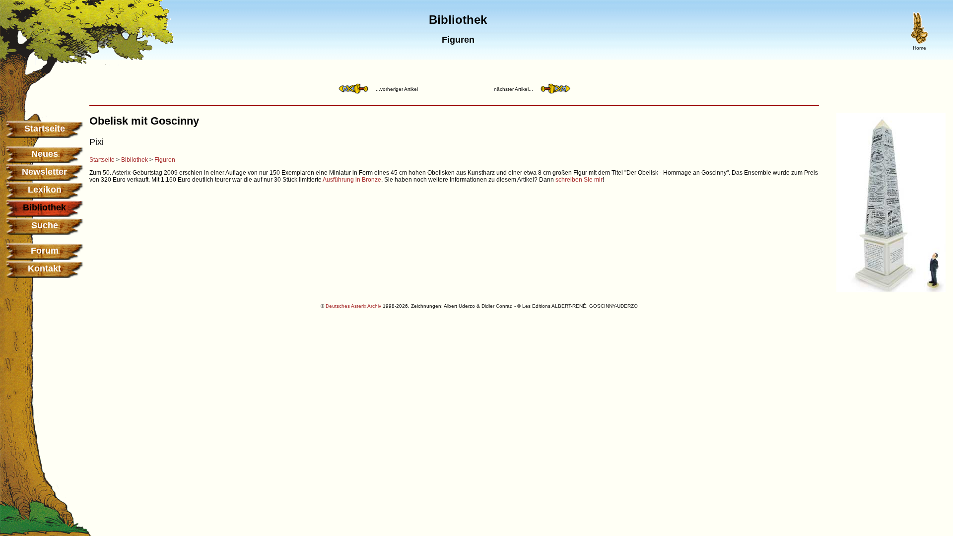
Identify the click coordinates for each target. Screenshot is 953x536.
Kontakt (44, 268)
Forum (45, 251)
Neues (44, 154)
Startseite (44, 129)
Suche (44, 225)
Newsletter (44, 172)
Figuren (164, 159)
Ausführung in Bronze (352, 179)
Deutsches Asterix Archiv (353, 306)
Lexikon (45, 190)
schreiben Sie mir (579, 179)
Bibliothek (134, 159)
